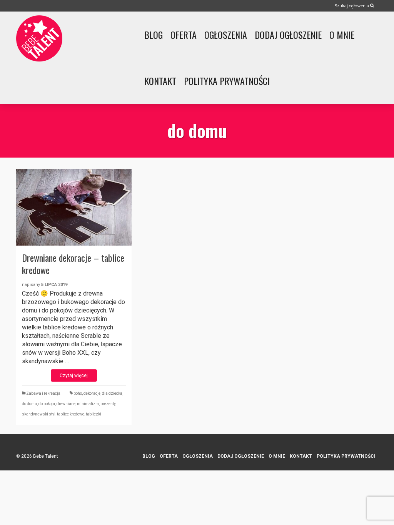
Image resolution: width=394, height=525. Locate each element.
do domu (29, 404)
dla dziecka (112, 393)
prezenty (107, 404)
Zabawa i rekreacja (43, 393)
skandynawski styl (38, 414)
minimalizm (88, 404)
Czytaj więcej (74, 375)
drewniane (66, 404)
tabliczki (93, 414)
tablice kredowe (70, 414)
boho (77, 393)
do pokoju (46, 404)
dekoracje (91, 393)
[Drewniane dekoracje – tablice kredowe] (74, 207)
